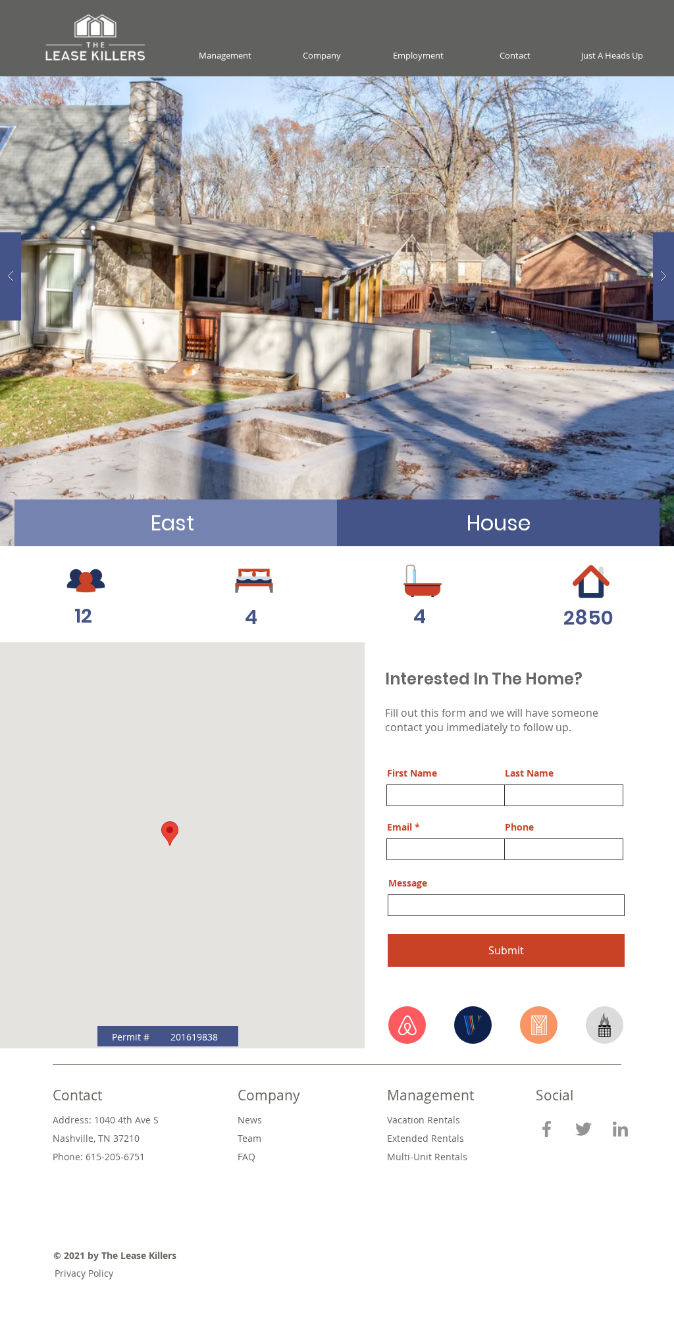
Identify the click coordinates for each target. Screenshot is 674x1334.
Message (407, 883)
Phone (519, 827)
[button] (224, 55)
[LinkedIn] (620, 1129)
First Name (412, 773)
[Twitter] (583, 1129)
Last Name (529, 773)
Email (399, 827)
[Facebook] (546, 1129)
